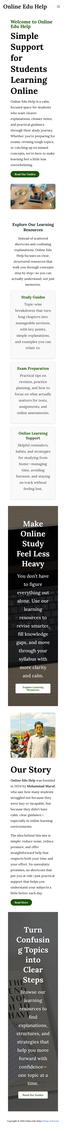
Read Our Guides (25, 174)
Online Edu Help (25, 6)
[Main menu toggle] (58, 6)
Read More (21, 902)
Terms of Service (51, 1121)
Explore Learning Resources (33, 688)
